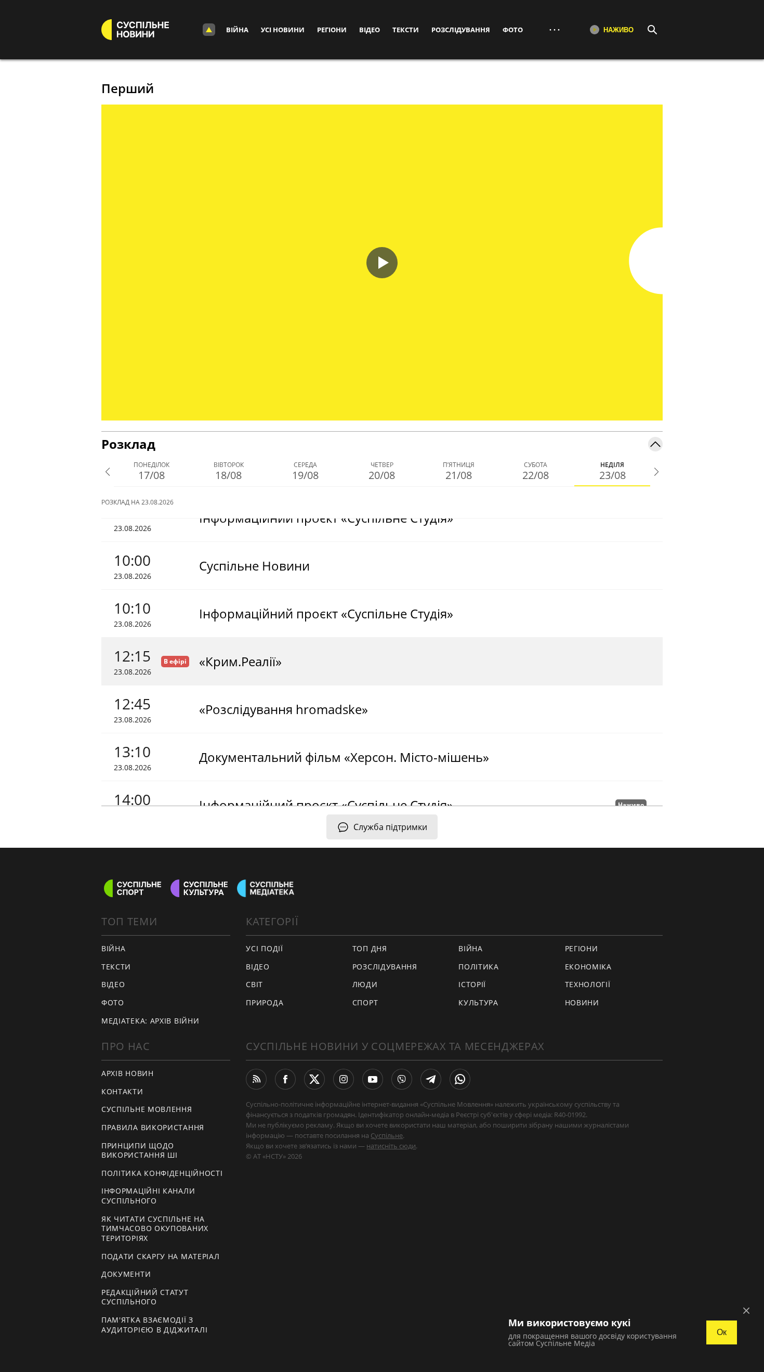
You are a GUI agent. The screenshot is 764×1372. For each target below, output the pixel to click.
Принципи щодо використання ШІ (139, 1150)
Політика (478, 967)
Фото (513, 29)
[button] (382, 263)
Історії (472, 984)
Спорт (365, 1002)
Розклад (128, 443)
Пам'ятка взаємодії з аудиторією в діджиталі (154, 1325)
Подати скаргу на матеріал (160, 1256)
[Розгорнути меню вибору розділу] (209, 29)
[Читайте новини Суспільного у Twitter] (314, 1079)
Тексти (405, 29)
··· (554, 29)
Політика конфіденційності (162, 1173)
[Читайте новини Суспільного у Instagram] (343, 1079)
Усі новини (283, 29)
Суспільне (387, 1135)
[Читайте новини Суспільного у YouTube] (372, 1079)
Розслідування (460, 29)
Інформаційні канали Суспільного (148, 1196)
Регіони (332, 29)
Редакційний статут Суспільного (145, 1297)
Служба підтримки (390, 827)
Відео (369, 29)
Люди (365, 984)
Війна (237, 29)
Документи (126, 1274)
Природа (264, 1002)
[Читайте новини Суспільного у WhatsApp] (460, 1079)
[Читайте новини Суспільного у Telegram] (430, 1079)
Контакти (122, 1091)
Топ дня (369, 948)
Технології (588, 984)
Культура (478, 1002)
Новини (582, 1002)
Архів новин (127, 1073)
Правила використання (152, 1127)
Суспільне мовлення (146, 1109)
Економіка (588, 967)
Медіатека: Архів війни (150, 1021)
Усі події (264, 948)
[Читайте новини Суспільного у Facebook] (285, 1079)
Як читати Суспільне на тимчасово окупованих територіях (154, 1228)
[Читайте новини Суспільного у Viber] (401, 1079)
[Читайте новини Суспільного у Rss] (256, 1079)
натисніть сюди (391, 1145)
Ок (722, 1332)
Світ (254, 984)
